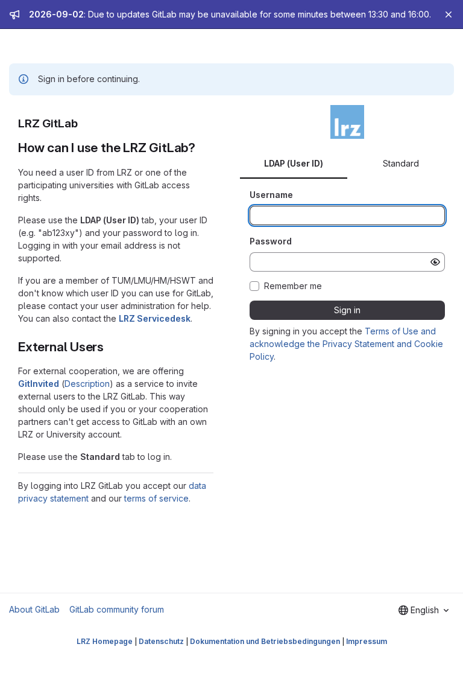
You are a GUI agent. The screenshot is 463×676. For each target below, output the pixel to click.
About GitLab (34, 609)
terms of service (156, 498)
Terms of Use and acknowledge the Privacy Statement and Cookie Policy (346, 344)
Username (271, 195)
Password (271, 241)
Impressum (366, 641)
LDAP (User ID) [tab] (293, 163)
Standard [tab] (401, 163)
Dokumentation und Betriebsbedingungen (265, 641)
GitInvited (38, 383)
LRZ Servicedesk (155, 318)
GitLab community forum (116, 609)
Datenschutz (161, 641)
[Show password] (435, 262)
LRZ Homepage (105, 641)
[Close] (448, 14)
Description (87, 383)
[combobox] (423, 610)
